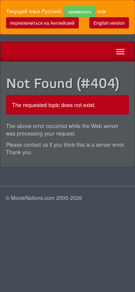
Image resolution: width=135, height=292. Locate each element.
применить (80, 11)
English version (109, 22)
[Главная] (6, 51)
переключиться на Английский (42, 22)
